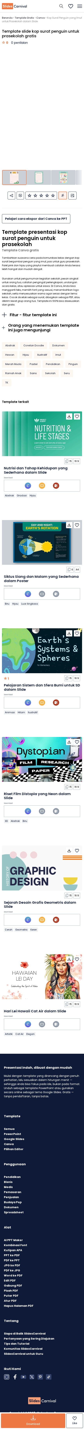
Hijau (26, 355)
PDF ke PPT (12, 1260)
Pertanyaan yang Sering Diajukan (29, 1339)
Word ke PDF (13, 1275)
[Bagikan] (11, 195)
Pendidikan (53, 364)
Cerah (8, 929)
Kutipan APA (13, 1250)
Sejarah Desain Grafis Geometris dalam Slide (40, 904)
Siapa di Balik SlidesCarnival (25, 1334)
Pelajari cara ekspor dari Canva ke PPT (36, 218)
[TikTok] (48, 1377)
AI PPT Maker (13, 1240)
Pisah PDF (11, 1291)
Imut (58, 355)
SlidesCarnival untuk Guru (23, 1354)
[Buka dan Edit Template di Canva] (28, 486)
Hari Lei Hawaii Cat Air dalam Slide (35, 1011)
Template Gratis (24, 17)
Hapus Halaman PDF (18, 1306)
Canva (40, 17)
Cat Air (19, 1034)
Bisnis (8, 1182)
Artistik (9, 1034)
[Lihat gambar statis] (72, 195)
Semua (9, 1129)
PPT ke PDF (12, 1255)
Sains (33, 373)
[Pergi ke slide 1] (14, 177)
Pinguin (73, 364)
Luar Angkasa (29, 603)
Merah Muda (13, 364)
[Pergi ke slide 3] (63, 177)
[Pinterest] (40, 1377)
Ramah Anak (13, 373)
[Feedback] (20, 195)
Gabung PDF (13, 1286)
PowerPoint (12, 1134)
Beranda (7, 17)
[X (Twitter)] (32, 1377)
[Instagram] (6, 1377)
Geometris (21, 929)
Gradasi (22, 495)
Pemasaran (12, 1192)
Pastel (34, 364)
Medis (8, 1187)
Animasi (10, 712)
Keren (33, 929)
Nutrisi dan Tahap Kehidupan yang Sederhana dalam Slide (36, 470)
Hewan (9, 355)
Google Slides (14, 1139)
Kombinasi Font (15, 1245)
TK (6, 382)
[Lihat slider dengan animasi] (62, 195)
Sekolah (50, 373)
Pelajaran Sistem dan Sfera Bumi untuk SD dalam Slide (42, 687)
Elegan (30, 1034)
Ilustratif (42, 355)
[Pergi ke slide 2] (39, 177)
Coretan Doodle (33, 345)
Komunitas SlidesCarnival (23, 1349)
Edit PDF (10, 1280)
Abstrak (10, 345)
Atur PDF (10, 1301)
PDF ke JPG (12, 1270)
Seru (67, 373)
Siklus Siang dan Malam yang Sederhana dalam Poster (41, 578)
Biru (7, 603)
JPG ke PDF (12, 1265)
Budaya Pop (13, 1202)
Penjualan (11, 1197)
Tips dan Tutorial (16, 1344)
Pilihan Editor (13, 1149)
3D (6, 821)
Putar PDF (11, 1296)
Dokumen (58, 345)
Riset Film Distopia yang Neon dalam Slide (37, 795)
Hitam (21, 712)
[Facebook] (15, 1377)
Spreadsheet (14, 1212)
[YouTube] (23, 1377)
